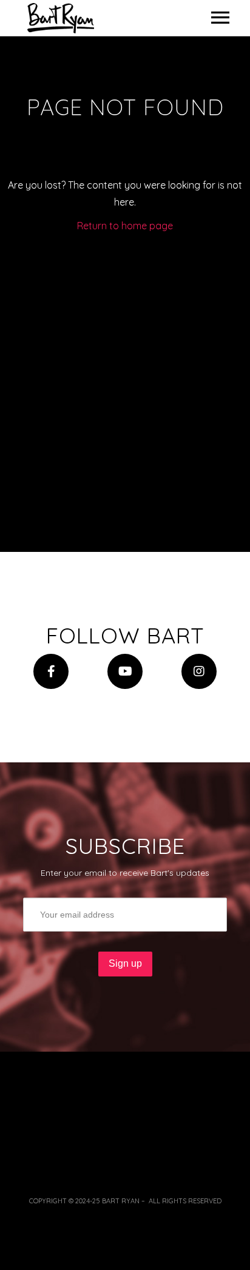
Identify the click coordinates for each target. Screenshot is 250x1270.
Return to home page (125, 226)
